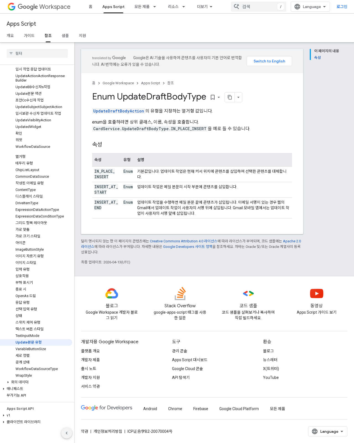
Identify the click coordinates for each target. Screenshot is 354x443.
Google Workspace (118, 83)
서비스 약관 (90, 386)
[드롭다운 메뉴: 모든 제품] (156, 6)
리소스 (173, 6)
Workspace (55, 7)
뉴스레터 (270, 360)
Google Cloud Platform (239, 409)
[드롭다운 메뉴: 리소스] (185, 6)
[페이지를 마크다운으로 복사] (230, 97)
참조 (48, 35)
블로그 (268, 351)
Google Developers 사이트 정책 (187, 247)
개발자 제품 (90, 360)
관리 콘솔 (179, 351)
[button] (36, 382)
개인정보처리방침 (107, 431)
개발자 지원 (90, 377)
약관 (84, 431)
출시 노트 (88, 368)
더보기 (202, 6)
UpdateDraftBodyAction (118, 111)
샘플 (65, 35)
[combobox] (258, 7)
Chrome (175, 409)
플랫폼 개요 (90, 351)
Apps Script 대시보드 (189, 360)
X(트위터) (271, 368)
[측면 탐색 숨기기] (66, 433)
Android (150, 409)
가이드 (29, 35)
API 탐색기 (181, 377)
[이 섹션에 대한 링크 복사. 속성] (107, 145)
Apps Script (113, 6)
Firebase (200, 409)
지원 (82, 35)
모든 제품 (142, 6)
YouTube (271, 377)
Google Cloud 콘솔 (187, 368)
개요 (10, 35)
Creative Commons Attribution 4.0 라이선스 (183, 241)
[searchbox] (37, 53)
